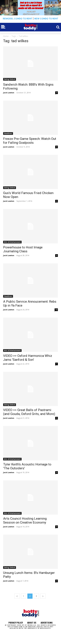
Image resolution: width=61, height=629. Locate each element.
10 (56, 310)
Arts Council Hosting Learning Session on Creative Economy (25, 520)
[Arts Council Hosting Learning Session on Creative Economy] (30, 497)
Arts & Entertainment (12, 242)
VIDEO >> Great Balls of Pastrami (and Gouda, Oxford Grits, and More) (29, 412)
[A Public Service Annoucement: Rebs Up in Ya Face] (30, 280)
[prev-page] (17, 596)
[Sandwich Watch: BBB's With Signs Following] (30, 63)
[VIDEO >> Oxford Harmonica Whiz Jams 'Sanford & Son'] (30, 335)
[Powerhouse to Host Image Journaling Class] (30, 226)
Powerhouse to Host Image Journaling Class (23, 249)
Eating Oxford (9, 79)
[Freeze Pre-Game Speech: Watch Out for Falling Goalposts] (30, 118)
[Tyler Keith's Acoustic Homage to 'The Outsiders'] (30, 443)
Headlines (8, 133)
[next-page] (43, 596)
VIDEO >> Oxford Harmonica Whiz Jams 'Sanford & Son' (27, 358)
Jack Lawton (8, 92)
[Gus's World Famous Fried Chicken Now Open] (30, 172)
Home (6, 36)
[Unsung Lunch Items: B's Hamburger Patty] (30, 552)
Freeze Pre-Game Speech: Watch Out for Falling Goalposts (29, 141)
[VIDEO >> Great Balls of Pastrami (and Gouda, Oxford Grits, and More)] (30, 389)
